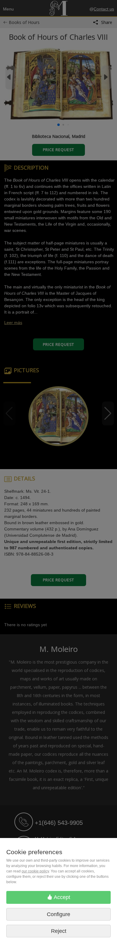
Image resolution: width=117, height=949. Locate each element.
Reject (58, 931)
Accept (61, 897)
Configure (58, 914)
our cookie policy (35, 871)
